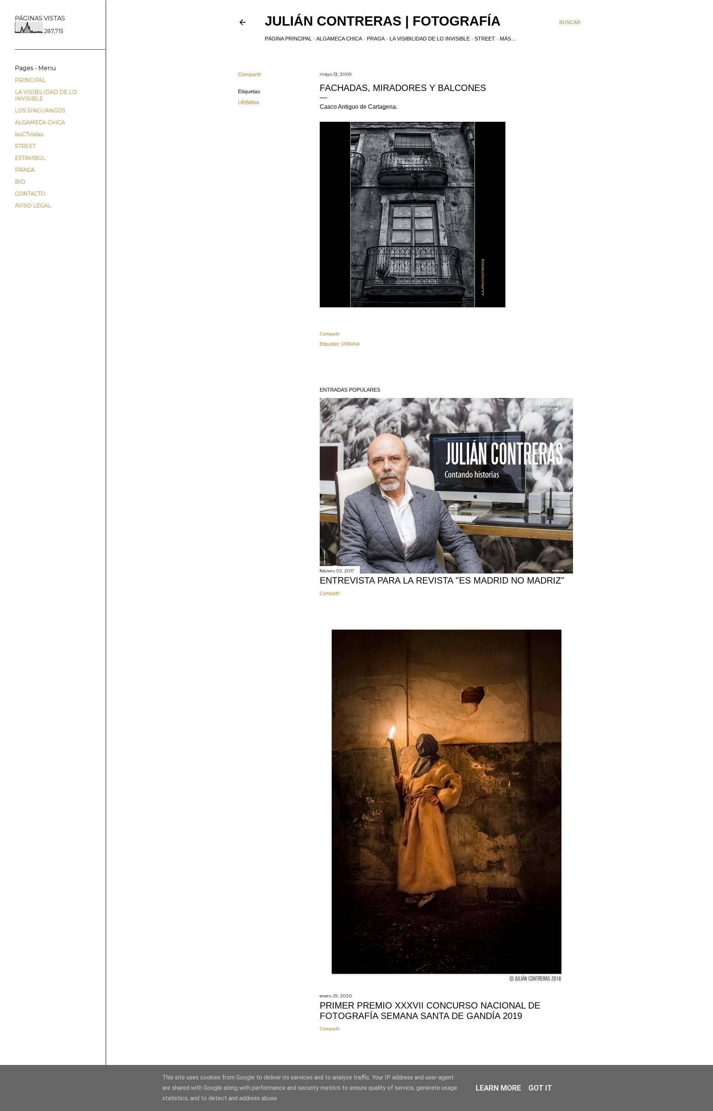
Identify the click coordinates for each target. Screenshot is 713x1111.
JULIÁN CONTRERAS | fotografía (383, 21)
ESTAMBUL (30, 158)
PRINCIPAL (30, 80)
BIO (20, 182)
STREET (485, 39)
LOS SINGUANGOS (40, 110)
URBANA (248, 102)
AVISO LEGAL (33, 205)
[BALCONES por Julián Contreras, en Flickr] (412, 305)
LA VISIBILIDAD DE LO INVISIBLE (430, 39)
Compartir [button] (249, 74)
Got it (540, 1088)
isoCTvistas (29, 134)
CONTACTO (30, 193)
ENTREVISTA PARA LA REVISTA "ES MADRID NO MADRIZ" (442, 580)
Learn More (498, 1088)
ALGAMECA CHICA (339, 39)
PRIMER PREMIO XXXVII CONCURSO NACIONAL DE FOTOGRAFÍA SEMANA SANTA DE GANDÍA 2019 (430, 1010)
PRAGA (376, 39)
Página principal (288, 39)
